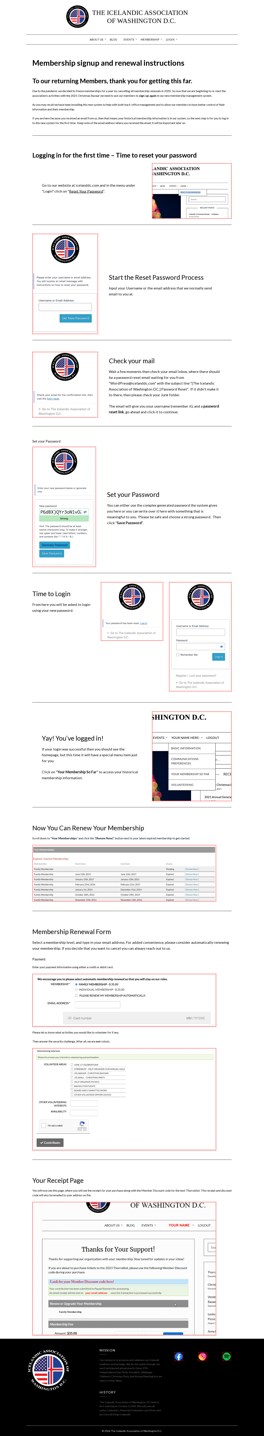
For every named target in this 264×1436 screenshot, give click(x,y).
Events (129, 39)
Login (170, 39)
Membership (150, 39)
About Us (96, 39)
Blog (113, 39)
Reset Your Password (86, 191)
